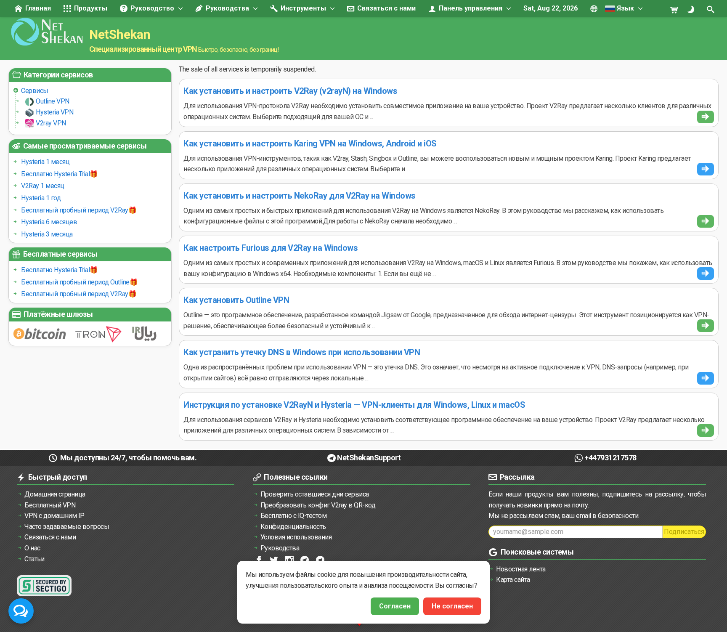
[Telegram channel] (305, 559)
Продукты (89, 8)
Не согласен (452, 606)
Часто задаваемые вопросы (66, 527)
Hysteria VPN (54, 112)
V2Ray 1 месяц (42, 186)
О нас (32, 548)
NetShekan (120, 34)
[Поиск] (711, 9)
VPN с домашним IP (54, 516)
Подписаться (684, 532)
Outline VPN (52, 101)
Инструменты (302, 8)
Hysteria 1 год (41, 198)
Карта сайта (513, 580)
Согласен (395, 606)
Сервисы (34, 91)
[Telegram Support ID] (321, 559)
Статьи (34, 559)
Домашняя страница (54, 494)
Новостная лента (521, 569)
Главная (37, 8)
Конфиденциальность (293, 527)
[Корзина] (677, 9)
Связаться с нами (386, 8)
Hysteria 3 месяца (47, 234)
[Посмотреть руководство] (705, 117)
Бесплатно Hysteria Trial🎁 (59, 174)
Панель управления (469, 8)
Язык (624, 8)
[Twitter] (274, 559)
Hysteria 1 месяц (45, 162)
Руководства (226, 8)
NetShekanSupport (369, 457)
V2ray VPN (51, 123)
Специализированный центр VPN (143, 49)
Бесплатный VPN (49, 505)
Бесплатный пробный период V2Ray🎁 (78, 210)
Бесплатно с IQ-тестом (293, 516)
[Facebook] (259, 559)
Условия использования (296, 537)
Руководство (151, 8)
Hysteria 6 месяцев (49, 222)
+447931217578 (610, 457)
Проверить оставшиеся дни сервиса (314, 494)
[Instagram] (290, 559)
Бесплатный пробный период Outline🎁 (79, 282)
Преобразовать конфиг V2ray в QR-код (318, 505)
